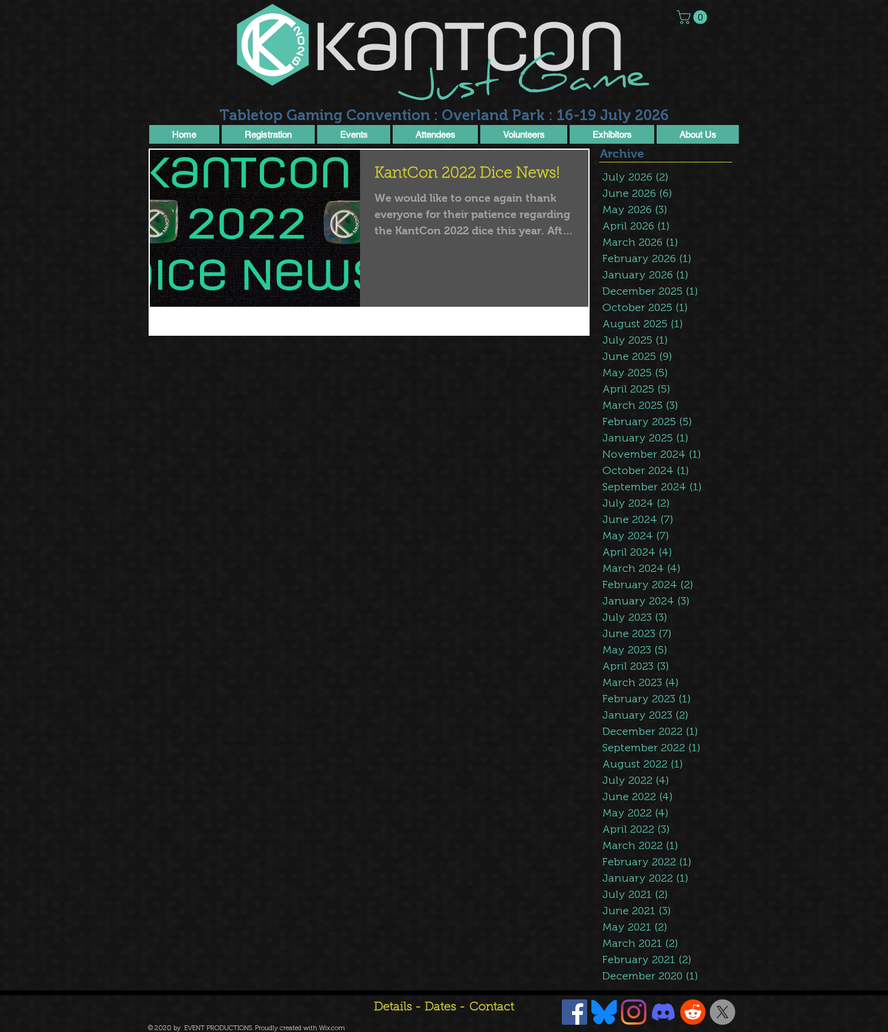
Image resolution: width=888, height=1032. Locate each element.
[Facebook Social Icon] (574, 1012)
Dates (442, 1007)
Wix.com (332, 1028)
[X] (722, 1012)
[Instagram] (633, 1012)
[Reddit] (693, 1012)
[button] (693, 17)
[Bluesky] (604, 1012)
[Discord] (663, 1012)
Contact (491, 1007)
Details (393, 1007)
